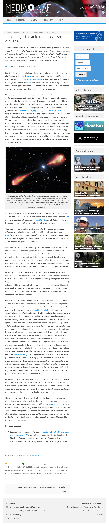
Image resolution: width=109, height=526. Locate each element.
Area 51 (100, 514)
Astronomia (12, 464)
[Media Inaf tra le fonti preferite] (89, 41)
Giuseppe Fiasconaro (16, 66)
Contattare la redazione (93, 510)
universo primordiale (59, 464)
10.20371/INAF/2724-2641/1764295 (54, 473)
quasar (28, 82)
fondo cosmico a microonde (52, 404)
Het (48, 235)
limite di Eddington (22, 354)
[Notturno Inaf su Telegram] (89, 143)
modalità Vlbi (40, 220)
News (19, 464)
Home (8, 20)
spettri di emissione (42, 310)
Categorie (20, 20)
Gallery (33, 20)
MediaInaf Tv (48, 20)
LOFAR (42, 464)
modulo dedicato (29, 473)
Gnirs (8, 235)
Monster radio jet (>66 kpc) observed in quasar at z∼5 (42, 110)
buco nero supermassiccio (32, 79)
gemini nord (29, 464)
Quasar (48, 464)
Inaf (61, 20)
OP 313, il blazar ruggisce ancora (21, 487)
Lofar (22, 223)
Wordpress (98, 507)
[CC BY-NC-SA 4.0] (35, 456)
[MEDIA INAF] (28, 10)
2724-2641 (15, 518)
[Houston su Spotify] (89, 131)
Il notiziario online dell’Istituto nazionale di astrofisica (28, 12)
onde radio (26, 76)
